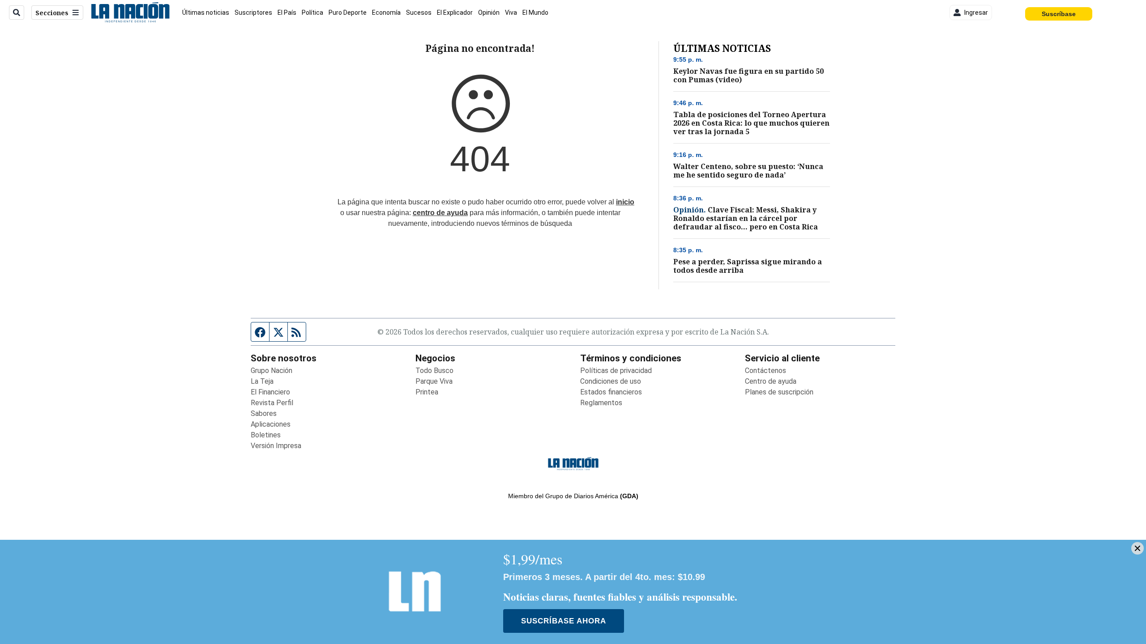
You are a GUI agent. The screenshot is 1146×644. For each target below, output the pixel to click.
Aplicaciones (271, 424)
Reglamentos (601, 402)
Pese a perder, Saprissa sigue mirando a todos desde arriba (747, 266)
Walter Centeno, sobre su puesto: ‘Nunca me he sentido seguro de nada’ (748, 170)
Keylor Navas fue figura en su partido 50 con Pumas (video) (748, 75)
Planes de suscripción (779, 392)
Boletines (266, 435)
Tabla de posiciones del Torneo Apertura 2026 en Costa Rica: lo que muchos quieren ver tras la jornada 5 (751, 123)
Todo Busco (434, 370)
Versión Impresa (276, 445)
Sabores (264, 413)
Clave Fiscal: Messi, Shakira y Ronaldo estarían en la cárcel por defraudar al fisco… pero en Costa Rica (745, 218)
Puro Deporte (348, 12)
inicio (625, 202)
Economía (386, 12)
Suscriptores (253, 12)
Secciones (51, 12)
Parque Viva (434, 381)
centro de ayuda (440, 212)
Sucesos (419, 12)
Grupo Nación (271, 370)
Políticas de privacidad (616, 370)
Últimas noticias (205, 12)
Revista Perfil (272, 402)
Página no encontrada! (480, 48)
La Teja (262, 381)
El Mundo (535, 12)
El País (287, 12)
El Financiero (270, 392)
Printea (426, 392)
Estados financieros (611, 392)
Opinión (489, 12)
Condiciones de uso (610, 381)
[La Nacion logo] (130, 12)
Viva (511, 12)
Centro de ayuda (770, 381)
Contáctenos (765, 370)
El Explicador (455, 12)
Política (312, 12)
